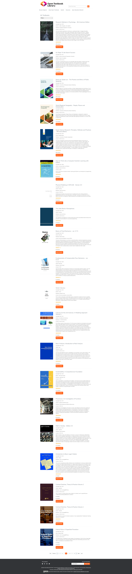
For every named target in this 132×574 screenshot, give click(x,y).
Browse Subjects (43, 10)
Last (81, 553)
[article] (66, 35)
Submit (62, 10)
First (50, 553)
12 (74, 553)
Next (79, 553)
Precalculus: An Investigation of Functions (68, 399)
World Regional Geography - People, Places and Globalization (70, 106)
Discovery (68, 10)
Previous (54, 553)
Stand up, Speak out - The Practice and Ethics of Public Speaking (72, 80)
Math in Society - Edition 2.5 (64, 426)
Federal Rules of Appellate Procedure (67, 529)
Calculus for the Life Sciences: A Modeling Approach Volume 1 (71, 313)
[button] (46, 18)
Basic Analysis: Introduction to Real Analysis (69, 343)
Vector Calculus (60, 288)
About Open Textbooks (54, 10)
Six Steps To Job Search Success (65, 52)
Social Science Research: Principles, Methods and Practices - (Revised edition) (73, 130)
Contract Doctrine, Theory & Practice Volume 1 (70, 507)
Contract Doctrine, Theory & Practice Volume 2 (70, 484)
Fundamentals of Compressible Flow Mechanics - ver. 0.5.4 (72, 259)
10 (69, 553)
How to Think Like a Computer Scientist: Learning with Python (72, 161)
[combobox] (77, 6)
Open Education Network (77, 10)
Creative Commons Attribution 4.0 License (81, 571)
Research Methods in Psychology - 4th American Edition (72, 22)
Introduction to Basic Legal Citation (66, 454)
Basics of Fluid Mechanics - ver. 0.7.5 (67, 231)
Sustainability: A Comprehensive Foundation (69, 372)
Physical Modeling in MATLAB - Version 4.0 (69, 185)
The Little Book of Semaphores (65, 209)
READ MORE (59, 46)
